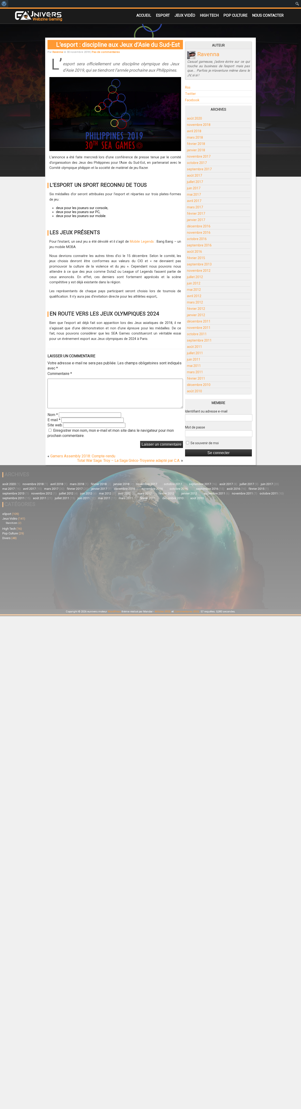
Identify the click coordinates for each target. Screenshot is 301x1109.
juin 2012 (193, 283)
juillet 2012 (195, 277)
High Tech (209, 15)
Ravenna (57, 52)
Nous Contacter (268, 15)
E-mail (54, 420)
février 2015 (196, 258)
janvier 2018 (196, 150)
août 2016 (194, 251)
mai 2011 (194, 366)
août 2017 (194, 175)
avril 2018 (194, 131)
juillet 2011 (195, 353)
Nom (53, 414)
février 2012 (196, 309)
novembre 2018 (198, 125)
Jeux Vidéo (184, 15)
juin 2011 (193, 359)
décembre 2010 (198, 385)
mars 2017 (195, 207)
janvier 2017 (196, 220)
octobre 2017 (197, 163)
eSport (163, 15)
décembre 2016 (198, 226)
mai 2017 (194, 194)
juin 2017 (193, 188)
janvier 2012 (196, 315)
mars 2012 (195, 302)
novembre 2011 (198, 328)
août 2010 (194, 391)
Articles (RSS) (163, 611)
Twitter (190, 94)
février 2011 (196, 378)
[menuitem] (4, 4)
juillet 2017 (195, 182)
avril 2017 (194, 201)
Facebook (192, 100)
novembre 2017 (198, 156)
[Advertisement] (76, 574)
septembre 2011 (199, 340)
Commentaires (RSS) (186, 611)
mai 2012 (194, 290)
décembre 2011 (198, 321)
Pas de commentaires (106, 52)
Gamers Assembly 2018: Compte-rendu (82, 456)
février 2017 (196, 213)
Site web (55, 425)
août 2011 (194, 347)
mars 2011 (195, 372)
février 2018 (196, 144)
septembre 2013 (199, 264)
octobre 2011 (197, 334)
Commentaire (60, 373)
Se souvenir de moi (204, 443)
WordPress (114, 611)
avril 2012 (194, 296)
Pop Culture (235, 15)
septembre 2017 (199, 169)
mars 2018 (195, 137)
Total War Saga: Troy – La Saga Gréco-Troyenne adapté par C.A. (128, 460)
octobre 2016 (197, 239)
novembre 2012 (198, 270)
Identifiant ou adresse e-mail (206, 411)
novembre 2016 (198, 232)
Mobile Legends (142, 242)
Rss (187, 87)
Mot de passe (195, 427)
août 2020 (194, 118)
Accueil (143, 15)
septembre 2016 (199, 245)
